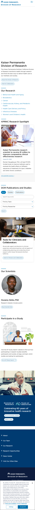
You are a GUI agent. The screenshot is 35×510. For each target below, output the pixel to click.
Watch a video (9, 419)
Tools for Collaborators (8, 83)
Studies (10, 192)
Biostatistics (7, 97)
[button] (32, 2)
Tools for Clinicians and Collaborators (13, 257)
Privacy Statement (22, 503)
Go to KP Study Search (8, 360)
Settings (11, 506)
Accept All (22, 506)
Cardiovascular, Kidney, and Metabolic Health (16, 104)
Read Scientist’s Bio (7, 307)
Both (3, 192)
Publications (20, 192)
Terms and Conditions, (11, 503)
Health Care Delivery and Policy (14, 108)
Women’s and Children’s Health (14, 114)
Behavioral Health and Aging (13, 95)
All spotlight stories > (7, 175)
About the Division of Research (10, 79)
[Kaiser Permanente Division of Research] (11, 3)
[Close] (32, 483)
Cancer (5, 100)
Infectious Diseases (10, 111)
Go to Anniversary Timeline (12, 415)
